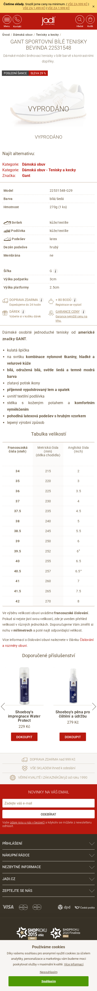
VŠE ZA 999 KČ (78, 4)
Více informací (73, 964)
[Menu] (7, 19)
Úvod (6, 34)
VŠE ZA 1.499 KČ (34, 8)
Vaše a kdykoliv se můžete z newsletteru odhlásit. (47, 824)
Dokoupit (24, 737)
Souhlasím (48, 981)
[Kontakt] (17, 19)
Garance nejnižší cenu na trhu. (71, 315)
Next (94, 706)
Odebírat (48, 814)
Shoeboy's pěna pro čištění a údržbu (73, 714)
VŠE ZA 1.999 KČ (58, 8)
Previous (3, 706)
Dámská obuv (23, 34)
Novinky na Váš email (48, 792)
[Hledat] (79, 19)
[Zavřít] (93, 6)
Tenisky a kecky (47, 34)
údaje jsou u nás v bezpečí (27, 822)
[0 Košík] (90, 19)
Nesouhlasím (48, 972)
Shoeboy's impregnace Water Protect (24, 716)
